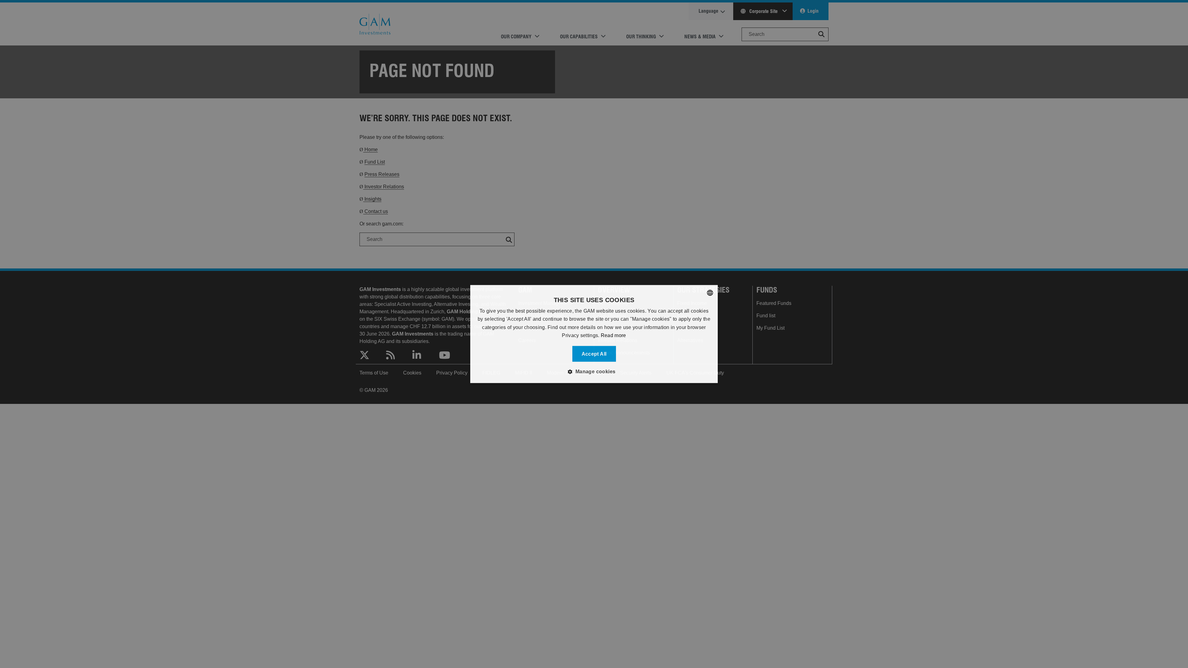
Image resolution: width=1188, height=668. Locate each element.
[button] (593, 371)
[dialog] (594, 334)
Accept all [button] (594, 353)
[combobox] (710, 293)
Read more (613, 335)
